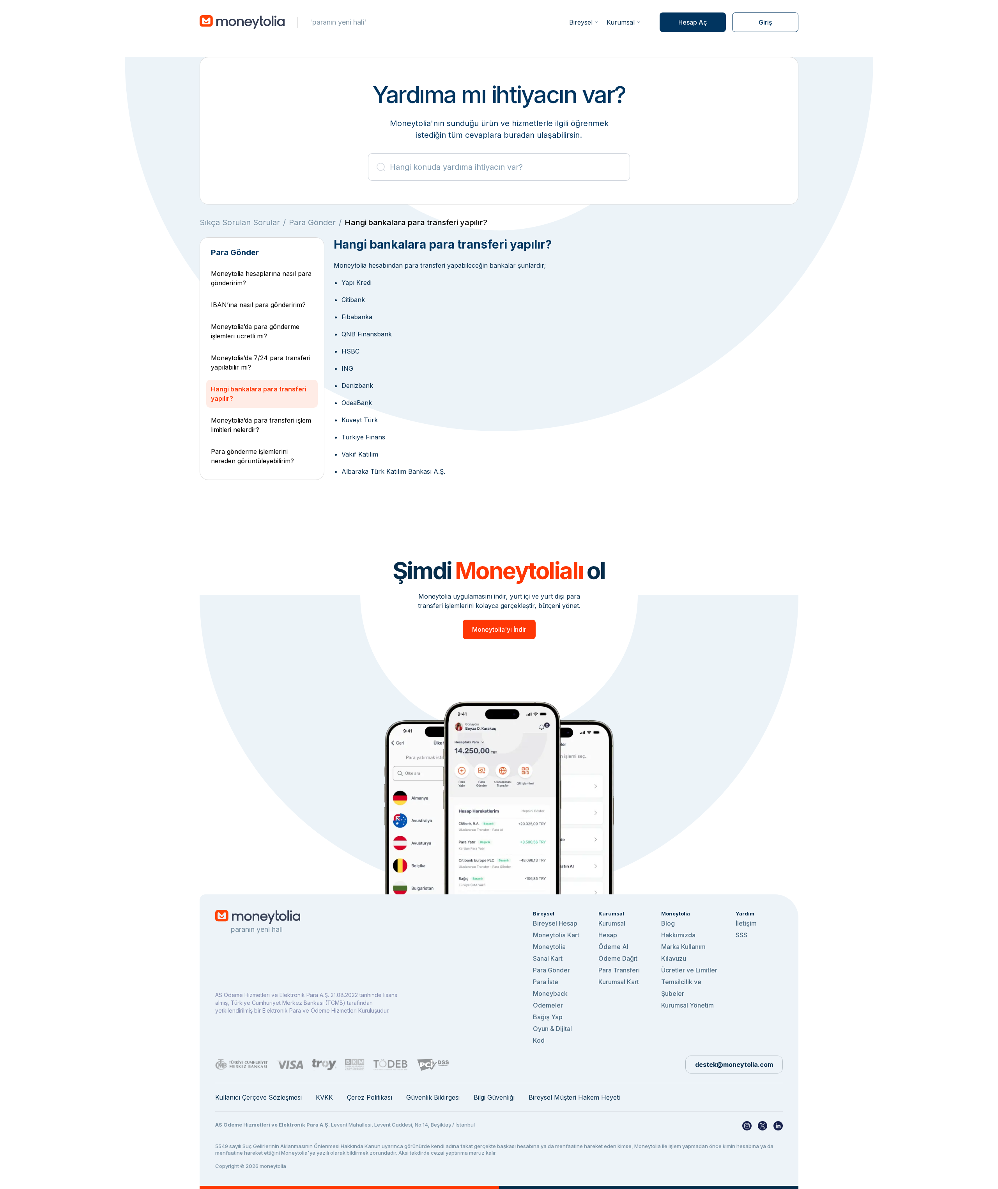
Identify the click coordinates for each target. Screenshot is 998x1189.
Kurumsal (621, 22)
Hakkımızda (678, 935)
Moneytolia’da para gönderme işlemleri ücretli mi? (255, 331)
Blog (668, 923)
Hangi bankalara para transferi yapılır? (258, 393)
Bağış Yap (548, 1017)
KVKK (324, 1097)
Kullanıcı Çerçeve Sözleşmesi (258, 1097)
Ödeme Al (613, 947)
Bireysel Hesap (555, 923)
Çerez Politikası (369, 1097)
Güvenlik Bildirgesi (433, 1097)
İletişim (746, 923)
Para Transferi (619, 970)
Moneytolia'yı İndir (499, 629)
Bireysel (581, 22)
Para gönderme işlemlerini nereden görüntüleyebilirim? (252, 456)
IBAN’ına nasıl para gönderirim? (258, 305)
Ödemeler (548, 1005)
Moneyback (550, 993)
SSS (741, 935)
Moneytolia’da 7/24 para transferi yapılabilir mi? (260, 362)
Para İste (545, 982)
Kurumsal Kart (618, 982)
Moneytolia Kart (556, 935)
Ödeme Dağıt (617, 958)
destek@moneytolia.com (734, 1064)
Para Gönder (312, 222)
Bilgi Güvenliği (494, 1097)
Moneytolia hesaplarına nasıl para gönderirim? (261, 278)
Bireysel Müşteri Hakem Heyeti (574, 1097)
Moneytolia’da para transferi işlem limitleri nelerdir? (261, 425)
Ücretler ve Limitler (689, 970)
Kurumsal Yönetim (687, 1005)
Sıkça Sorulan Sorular (240, 222)
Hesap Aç (692, 22)
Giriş (765, 22)
